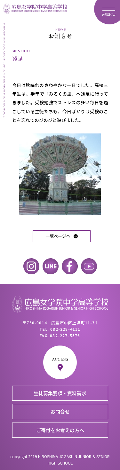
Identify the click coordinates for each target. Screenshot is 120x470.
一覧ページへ (57, 236)
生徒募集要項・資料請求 (60, 393)
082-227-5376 (65, 335)
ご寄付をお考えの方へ (60, 430)
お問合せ (60, 411)
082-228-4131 (65, 329)
